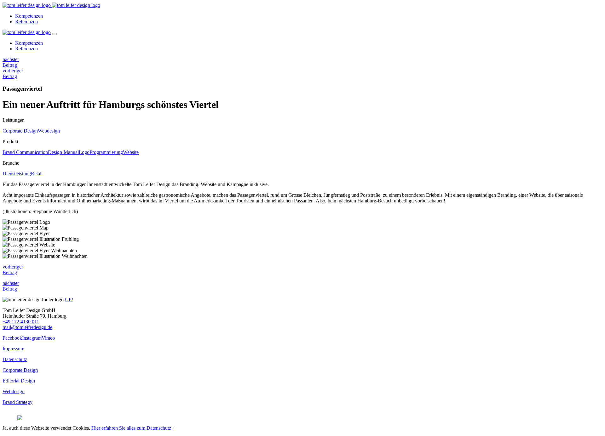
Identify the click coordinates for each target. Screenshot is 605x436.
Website (131, 152)
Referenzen (26, 21)
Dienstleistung (17, 173)
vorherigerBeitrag (13, 73)
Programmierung (106, 152)
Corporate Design (20, 130)
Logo (84, 152)
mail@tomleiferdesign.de (27, 327)
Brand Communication (25, 152)
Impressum (13, 348)
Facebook (12, 338)
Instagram (32, 338)
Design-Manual (63, 152)
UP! (69, 299)
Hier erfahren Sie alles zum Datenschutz (131, 428)
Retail (37, 173)
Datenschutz (15, 359)
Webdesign (49, 130)
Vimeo (48, 338)
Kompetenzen (29, 16)
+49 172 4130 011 (21, 321)
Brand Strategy (17, 402)
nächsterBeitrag (11, 62)
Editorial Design (19, 380)
